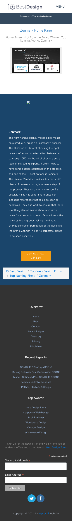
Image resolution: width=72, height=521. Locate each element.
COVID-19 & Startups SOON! (36, 367)
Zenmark (45, 275)
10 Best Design (16, 271)
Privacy (36, 341)
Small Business (36, 417)
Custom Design (36, 427)
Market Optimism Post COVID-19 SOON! (36, 377)
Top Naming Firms (22, 275)
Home (36, 316)
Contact (36, 326)
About (36, 321)
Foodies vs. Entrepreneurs (36, 382)
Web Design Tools (56, 447)
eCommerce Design (36, 432)
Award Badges (36, 331)
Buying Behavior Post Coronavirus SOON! (36, 372)
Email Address (14, 475)
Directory (36, 336)
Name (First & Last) (17, 460)
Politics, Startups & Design (36, 386)
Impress (44, 513)
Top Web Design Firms (46, 271)
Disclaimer (36, 346)
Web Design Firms (36, 407)
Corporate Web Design (36, 412)
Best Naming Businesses (42, 16)
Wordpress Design (36, 422)
